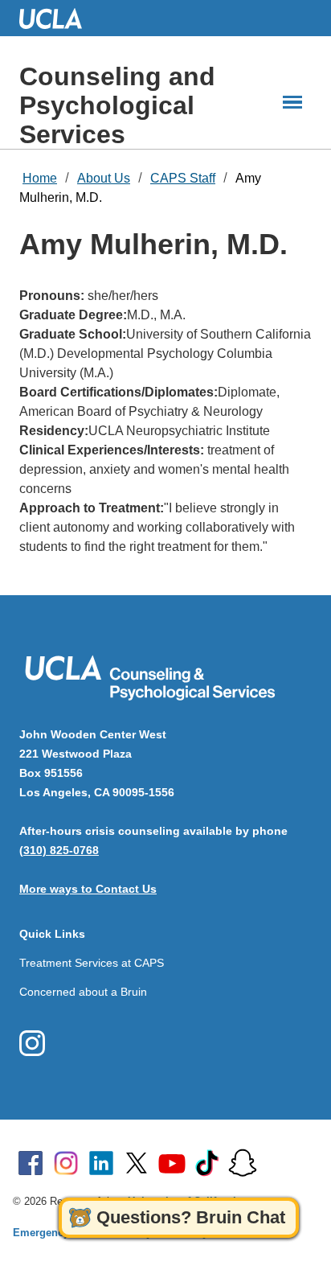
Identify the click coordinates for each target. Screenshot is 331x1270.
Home (39, 178)
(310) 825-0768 (59, 850)
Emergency (41, 1233)
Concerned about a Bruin (83, 991)
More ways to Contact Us (88, 888)
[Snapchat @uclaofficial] (242, 1163)
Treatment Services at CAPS (91, 962)
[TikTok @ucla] (207, 1163)
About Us (103, 178)
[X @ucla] (136, 1163)
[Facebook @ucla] (30, 1163)
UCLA (57, 18)
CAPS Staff (182, 178)
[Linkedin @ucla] (101, 1163)
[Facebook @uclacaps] (32, 1043)
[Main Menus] (292, 102)
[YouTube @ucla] (172, 1163)
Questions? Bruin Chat (190, 1217)
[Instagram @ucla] (66, 1163)
